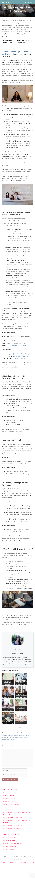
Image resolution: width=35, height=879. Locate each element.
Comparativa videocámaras (11, 793)
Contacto (5, 856)
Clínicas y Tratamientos (16, 733)
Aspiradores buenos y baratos (11, 804)
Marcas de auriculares (9, 798)
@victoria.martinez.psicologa (21, 354)
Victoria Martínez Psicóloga (20, 356)
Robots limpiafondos (9, 801)
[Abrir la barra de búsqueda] (25, 2)
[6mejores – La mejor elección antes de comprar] (6, 2)
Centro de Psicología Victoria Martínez (15, 52)
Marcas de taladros (8, 849)
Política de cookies (14, 856)
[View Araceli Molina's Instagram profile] (15, 648)
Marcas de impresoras (9, 837)
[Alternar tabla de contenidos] (19, 728)
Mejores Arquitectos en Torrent (12, 825)
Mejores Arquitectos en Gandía (12, 828)
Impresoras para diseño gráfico (12, 843)
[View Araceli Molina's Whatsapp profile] (19, 648)
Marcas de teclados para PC (11, 846)
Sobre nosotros (17, 859)
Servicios (6, 733)
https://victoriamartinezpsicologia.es (16, 345)
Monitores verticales (9, 840)
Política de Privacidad (26, 856)
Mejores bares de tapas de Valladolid (13, 817)
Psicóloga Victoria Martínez (21, 358)
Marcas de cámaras (8, 795)
